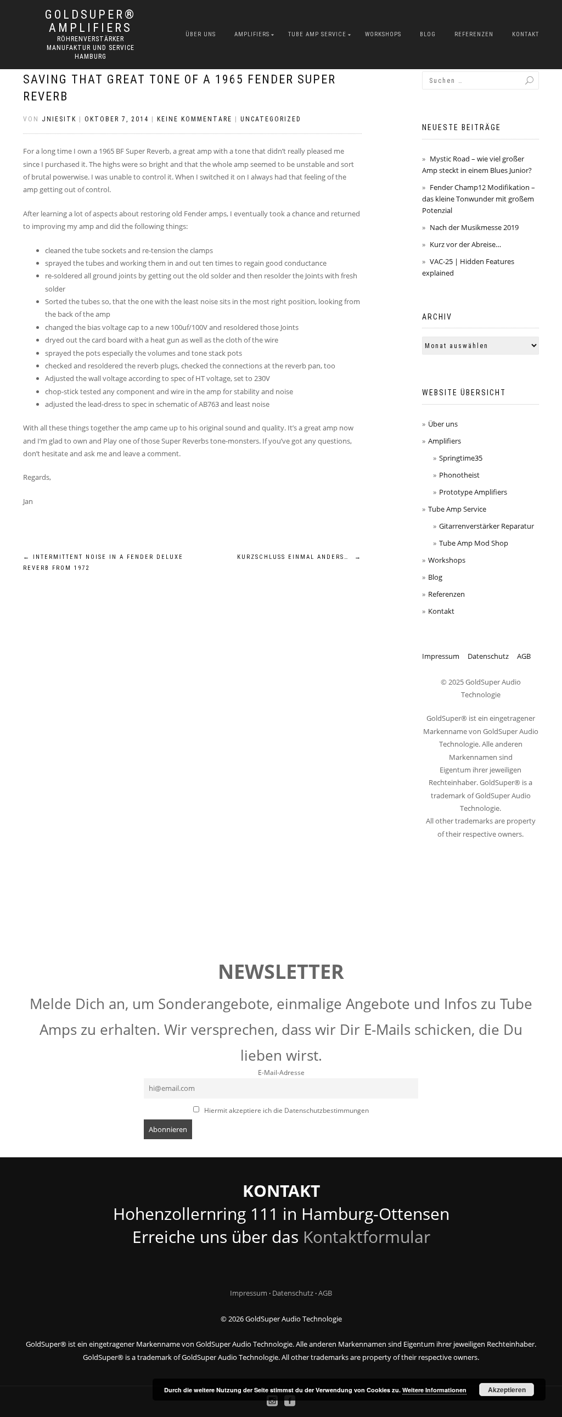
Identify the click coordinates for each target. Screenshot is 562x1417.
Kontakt (525, 34)
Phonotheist (459, 475)
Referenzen (473, 34)
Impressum (440, 656)
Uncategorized (270, 119)
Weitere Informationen (434, 1390)
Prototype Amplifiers (473, 492)
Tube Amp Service (317, 34)
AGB (524, 656)
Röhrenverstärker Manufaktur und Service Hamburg (90, 47)
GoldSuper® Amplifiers (90, 21)
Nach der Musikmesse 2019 (474, 227)
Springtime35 (460, 458)
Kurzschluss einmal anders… (299, 557)
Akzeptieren (507, 1389)
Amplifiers (251, 34)
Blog (428, 34)
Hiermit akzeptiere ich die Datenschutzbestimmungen (286, 1110)
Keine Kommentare (194, 119)
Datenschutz (488, 656)
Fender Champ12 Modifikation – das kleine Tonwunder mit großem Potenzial (478, 198)
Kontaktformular (366, 1236)
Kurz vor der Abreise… (465, 244)
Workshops (383, 34)
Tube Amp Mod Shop (473, 543)
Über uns (201, 34)
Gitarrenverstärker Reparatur (486, 526)
